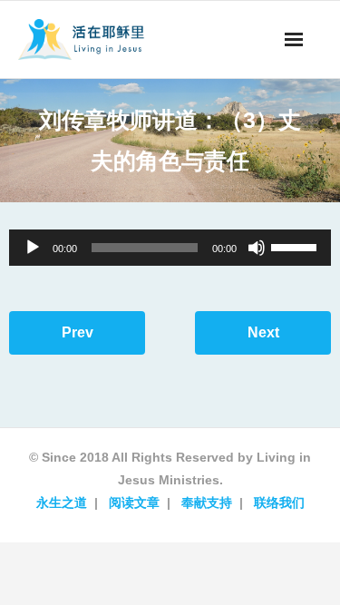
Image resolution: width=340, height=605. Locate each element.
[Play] (33, 248)
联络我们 (279, 502)
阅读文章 (134, 502)
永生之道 (61, 502)
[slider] (296, 245)
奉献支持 (206, 502)
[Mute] (257, 248)
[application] (170, 247)
